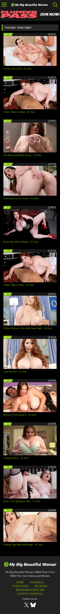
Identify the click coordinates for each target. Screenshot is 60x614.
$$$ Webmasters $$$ (30, 590)
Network (41, 586)
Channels (37, 582)
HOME (20, 582)
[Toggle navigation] (4, 5)
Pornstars (20, 586)
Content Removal (30, 593)
